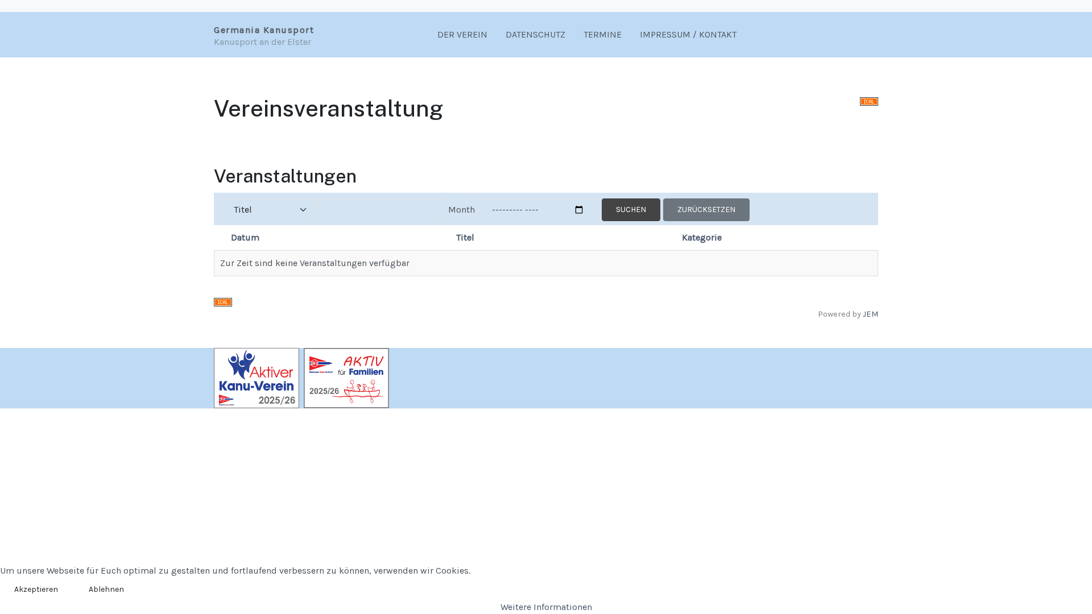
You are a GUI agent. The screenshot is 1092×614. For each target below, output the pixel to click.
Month (461, 209)
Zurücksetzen (706, 209)
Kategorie (702, 237)
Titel (465, 237)
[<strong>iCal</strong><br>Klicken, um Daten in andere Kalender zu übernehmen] (869, 100)
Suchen (631, 209)
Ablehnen (106, 589)
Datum (245, 237)
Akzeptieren (36, 589)
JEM (870, 314)
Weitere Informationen (546, 606)
